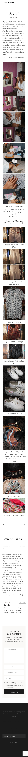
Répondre (23, 546)
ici (22, 361)
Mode (14, 10)
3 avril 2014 (14, 17)
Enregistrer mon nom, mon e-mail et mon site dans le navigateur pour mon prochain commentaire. (14, 685)
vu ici (18, 322)
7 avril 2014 (6, 546)
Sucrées (12, 284)
